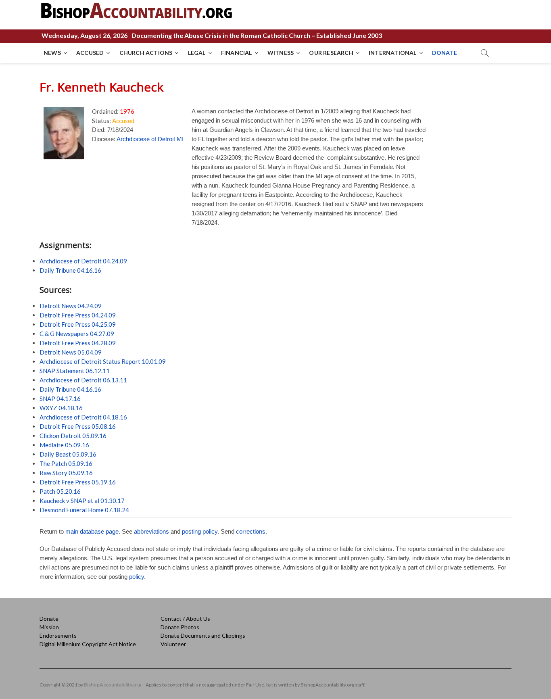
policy (136, 576)
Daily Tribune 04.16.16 (70, 270)
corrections (250, 531)
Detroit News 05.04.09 (71, 352)
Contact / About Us (185, 618)
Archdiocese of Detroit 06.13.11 (83, 380)
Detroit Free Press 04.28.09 (78, 342)
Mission (49, 627)
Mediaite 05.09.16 (64, 445)
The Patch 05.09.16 (66, 463)
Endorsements (58, 635)
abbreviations (151, 531)
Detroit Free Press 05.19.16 (78, 482)
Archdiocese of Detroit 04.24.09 (83, 261)
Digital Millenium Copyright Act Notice (88, 644)
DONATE (444, 52)
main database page (92, 531)
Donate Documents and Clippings (203, 635)
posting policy (199, 531)
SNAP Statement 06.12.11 (75, 370)
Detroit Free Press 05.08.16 (78, 426)
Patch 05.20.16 (60, 491)
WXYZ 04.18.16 (61, 407)
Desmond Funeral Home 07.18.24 (84, 509)
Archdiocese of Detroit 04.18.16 (83, 417)
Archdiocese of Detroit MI (150, 139)
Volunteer (173, 644)
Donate (49, 618)
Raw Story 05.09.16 (66, 472)
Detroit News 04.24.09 (71, 305)
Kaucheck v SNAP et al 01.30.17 (82, 500)
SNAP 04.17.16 (60, 398)
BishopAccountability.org (112, 685)
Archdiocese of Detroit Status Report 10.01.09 (103, 361)
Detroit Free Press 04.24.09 (78, 315)
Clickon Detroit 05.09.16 (73, 435)
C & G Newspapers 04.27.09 (77, 333)
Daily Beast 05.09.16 (68, 454)
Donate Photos (180, 627)
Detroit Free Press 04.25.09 (78, 324)
